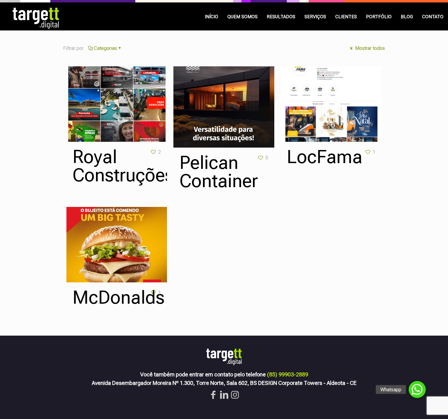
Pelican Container (219, 172)
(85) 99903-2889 (287, 374)
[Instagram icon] (235, 394)
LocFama (324, 157)
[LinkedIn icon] (224, 394)
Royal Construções (123, 166)
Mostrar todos (369, 48)
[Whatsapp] (417, 389)
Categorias (105, 48)
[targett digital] (36, 16)
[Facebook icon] (213, 394)
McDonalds (119, 297)
